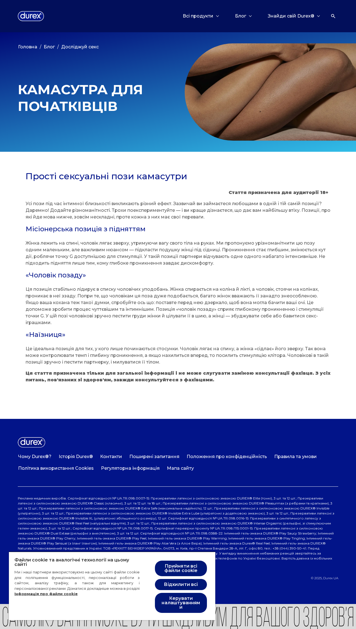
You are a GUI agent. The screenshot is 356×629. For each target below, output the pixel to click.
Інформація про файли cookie (46, 593)
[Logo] (31, 16)
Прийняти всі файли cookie (181, 568)
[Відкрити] (333, 16)
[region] (112, 585)
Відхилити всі (181, 584)
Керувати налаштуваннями (181, 603)
